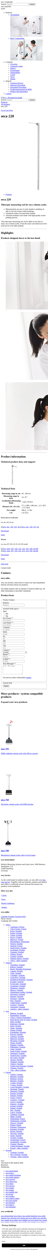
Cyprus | (16, 1085)
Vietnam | (16, 1068)
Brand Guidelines (8, 903)
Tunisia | (16, 954)
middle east (11, 1192)
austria (10, 1188)
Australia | (17, 1152)
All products (14, 15)
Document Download (18, 87)
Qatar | (15, 1049)
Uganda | (16, 956)
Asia (7, 1011)
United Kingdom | (20, 1146)
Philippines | (17, 1047)
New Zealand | (18, 1155)
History (13, 68)
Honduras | (17, 988)
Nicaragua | (17, 994)
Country (6, 650)
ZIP (4, 641)
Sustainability (15, 73)
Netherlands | (17, 1119)
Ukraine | (16, 1144)
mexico (10, 1186)
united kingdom (13, 1175)
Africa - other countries (18, 961)
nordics (10, 1196)
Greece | (16, 1102)
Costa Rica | (17, 978)
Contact (8, 94)
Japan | (16, 1028)
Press (3, 899)
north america (12, 1177)
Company (6, 627)
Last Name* (8, 623)
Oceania (9, 1150)
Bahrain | (16, 1013)
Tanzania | (17, 952)
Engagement (14, 70)
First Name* (8, 618)
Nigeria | (16, 944)
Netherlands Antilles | (21, 992)
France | (16, 1098)
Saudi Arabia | (18, 1051)
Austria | (16, 1074)
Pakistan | (16, 1045)
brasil (9, 1194)
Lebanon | (17, 1037)
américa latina (12, 1198)
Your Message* (9, 664)
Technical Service (16, 83)
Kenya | (16, 937)
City (4, 646)
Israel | (15, 1026)
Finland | (16, 1096)
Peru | (15, 1001)
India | (15, 1022)
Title (5, 611)
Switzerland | (17, 1140)
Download (5, 531)
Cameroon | (17, 927)
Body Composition (17, 38)
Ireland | (16, 1108)
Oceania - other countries (19, 1157)
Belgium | (16, 1077)
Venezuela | (17, 1007)
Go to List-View (7, 110)
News (12, 77)
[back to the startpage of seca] (11, 98)
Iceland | (16, 1106)
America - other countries (19, 1009)
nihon (9, 1184)
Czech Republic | (19, 1087)
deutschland (12, 1171)
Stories (12, 79)
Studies (4, 907)
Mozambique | (19, 942)
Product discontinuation (19, 92)
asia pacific (11, 1201)
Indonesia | (17, 1024)
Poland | (15, 1125)
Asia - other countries (18, 1070)
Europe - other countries (19, 1148)
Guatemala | (17, 986)
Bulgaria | (16, 1081)
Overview (14, 64)
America (9, 963)
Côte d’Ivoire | (18, 929)
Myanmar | (17, 1041)
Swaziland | (17, 950)
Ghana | (16, 935)
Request (6, 603)
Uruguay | (17, 1005)
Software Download (17, 85)
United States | (18, 1003)
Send (3, 535)
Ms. (7, 614)
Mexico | (16, 990)
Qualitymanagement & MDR (21, 89)
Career (12, 75)
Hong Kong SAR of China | (23, 1020)
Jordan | (16, 1030)
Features (9, 194)
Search (32, 4)
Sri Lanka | (17, 1058)
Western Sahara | (19, 959)
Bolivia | (16, 967)
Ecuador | (17, 982)
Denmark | (17, 1089)
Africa (8, 925)
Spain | (16, 1136)
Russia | (16, 1131)
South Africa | (18, 948)
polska (10, 1190)
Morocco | (16, 940)
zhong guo (11, 1182)
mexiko (41, 1218)
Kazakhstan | (18, 1032)
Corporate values (16, 66)
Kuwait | (16, 1034)
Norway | (16, 1123)
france (10, 1173)
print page (4, 564)
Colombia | (17, 975)
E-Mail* (6, 659)
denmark (11, 1207)
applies (28, 678)
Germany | (17, 1100)
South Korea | (18, 1056)
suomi (43, 1220)
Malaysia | (17, 1039)
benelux (10, 1203)
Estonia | (16, 1093)
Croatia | (16, 1083)
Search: (3, 4)
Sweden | (16, 1138)
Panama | (16, 996)
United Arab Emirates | (21, 1066)
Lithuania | (17, 1115)
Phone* (6, 654)
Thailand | (17, 1062)
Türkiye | (16, 1064)
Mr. (6, 616)
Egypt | (16, 931)
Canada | (16, 971)
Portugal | (18, 1127)
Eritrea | (16, 933)
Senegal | (16, 946)
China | (20, 1018)
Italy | (15, 1110)
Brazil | (20, 969)
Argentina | (17, 965)
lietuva (10, 1205)
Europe (8, 1072)
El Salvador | (18, 984)
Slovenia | (17, 1134)
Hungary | (17, 1104)
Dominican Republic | (21, 980)
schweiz (10, 1179)
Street (5, 632)
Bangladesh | (18, 1015)
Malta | (15, 1117)
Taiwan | (16, 1060)
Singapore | (17, 1053)
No (4, 636)
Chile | (15, 973)
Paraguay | (17, 999)
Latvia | (16, 1112)
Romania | (17, 1129)
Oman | (16, 1043)
